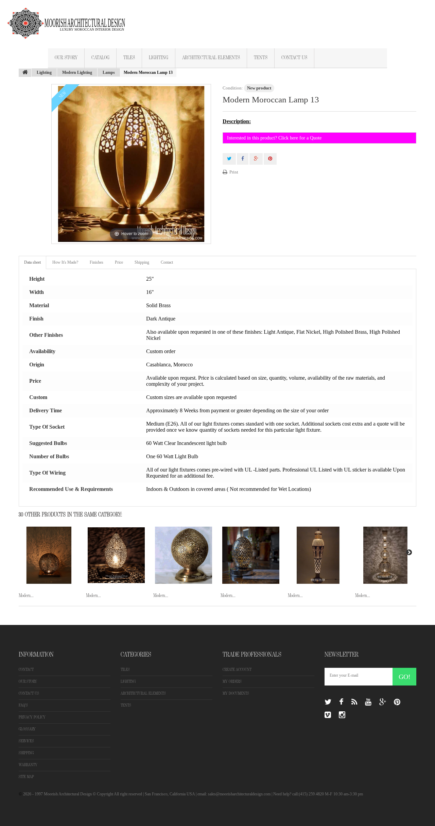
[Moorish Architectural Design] (69, 19)
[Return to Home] (25, 73)
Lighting (158, 58)
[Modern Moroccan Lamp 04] (116, 555)
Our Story (66, 58)
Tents (260, 58)
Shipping (142, 262)
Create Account (237, 669)
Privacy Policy (32, 717)
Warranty (28, 765)
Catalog (100, 58)
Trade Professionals (252, 654)
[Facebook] (341, 702)
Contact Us (294, 58)
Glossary (27, 729)
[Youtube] (368, 702)
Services (26, 741)
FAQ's (23, 705)
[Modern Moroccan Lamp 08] (385, 555)
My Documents (236, 693)
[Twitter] (328, 702)
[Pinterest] (397, 702)
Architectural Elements (211, 58)
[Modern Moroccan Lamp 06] (251, 555)
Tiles (129, 58)
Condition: (233, 87)
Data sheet (32, 262)
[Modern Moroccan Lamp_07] (318, 555)
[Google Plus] (382, 702)
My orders (232, 681)
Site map (26, 777)
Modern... (26, 595)
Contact (167, 262)
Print (233, 172)
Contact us (29, 693)
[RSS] (354, 702)
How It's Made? (65, 262)
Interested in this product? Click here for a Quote (274, 138)
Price (119, 262)
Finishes (96, 262)
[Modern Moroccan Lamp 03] (49, 555)
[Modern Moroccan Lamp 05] (183, 555)
